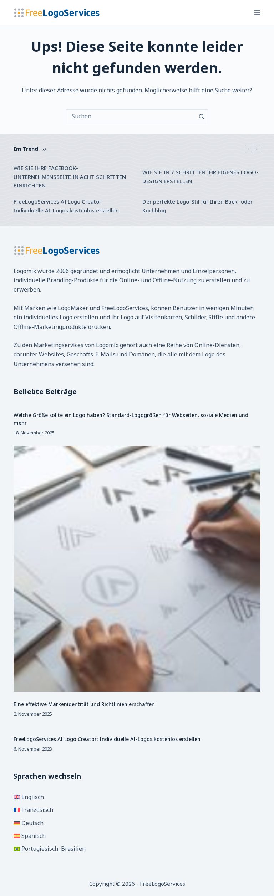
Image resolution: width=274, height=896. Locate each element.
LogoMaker (73, 308)
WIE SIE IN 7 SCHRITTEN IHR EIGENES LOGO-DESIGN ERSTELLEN (200, 177)
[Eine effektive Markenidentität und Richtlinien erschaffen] (137, 569)
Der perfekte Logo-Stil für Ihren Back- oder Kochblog (197, 206)
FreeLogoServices (124, 308)
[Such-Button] (201, 116)
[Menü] (257, 12)
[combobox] (130, 116)
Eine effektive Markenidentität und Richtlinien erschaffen (84, 704)
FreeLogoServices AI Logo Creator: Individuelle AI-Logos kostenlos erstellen (66, 206)
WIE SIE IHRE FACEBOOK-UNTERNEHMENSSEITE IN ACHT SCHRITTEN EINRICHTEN (70, 176)
